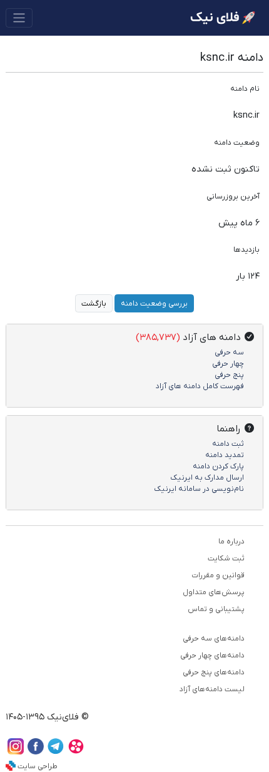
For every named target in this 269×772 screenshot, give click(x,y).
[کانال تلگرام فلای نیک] (56, 751)
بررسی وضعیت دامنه (154, 304)
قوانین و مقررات (218, 575)
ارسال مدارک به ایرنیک (207, 478)
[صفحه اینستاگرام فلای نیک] (16, 751)
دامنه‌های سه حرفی (214, 639)
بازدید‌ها (246, 250)
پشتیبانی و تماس (216, 609)
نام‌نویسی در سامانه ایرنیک (199, 489)
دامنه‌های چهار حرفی (212, 656)
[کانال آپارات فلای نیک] (76, 751)
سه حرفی (229, 352)
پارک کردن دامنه (218, 466)
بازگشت (93, 304)
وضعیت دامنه (237, 143)
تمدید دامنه (224, 455)
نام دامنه (245, 89)
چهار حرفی (228, 364)
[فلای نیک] (223, 18)
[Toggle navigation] (19, 18)
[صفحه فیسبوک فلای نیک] (36, 751)
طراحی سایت (38, 766)
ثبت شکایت (226, 558)
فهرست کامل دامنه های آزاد (200, 386)
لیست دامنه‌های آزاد (212, 689)
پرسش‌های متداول (214, 592)
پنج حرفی (229, 375)
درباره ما (231, 542)
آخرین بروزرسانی (233, 197)
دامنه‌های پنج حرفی (214, 672)
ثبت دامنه (228, 444)
